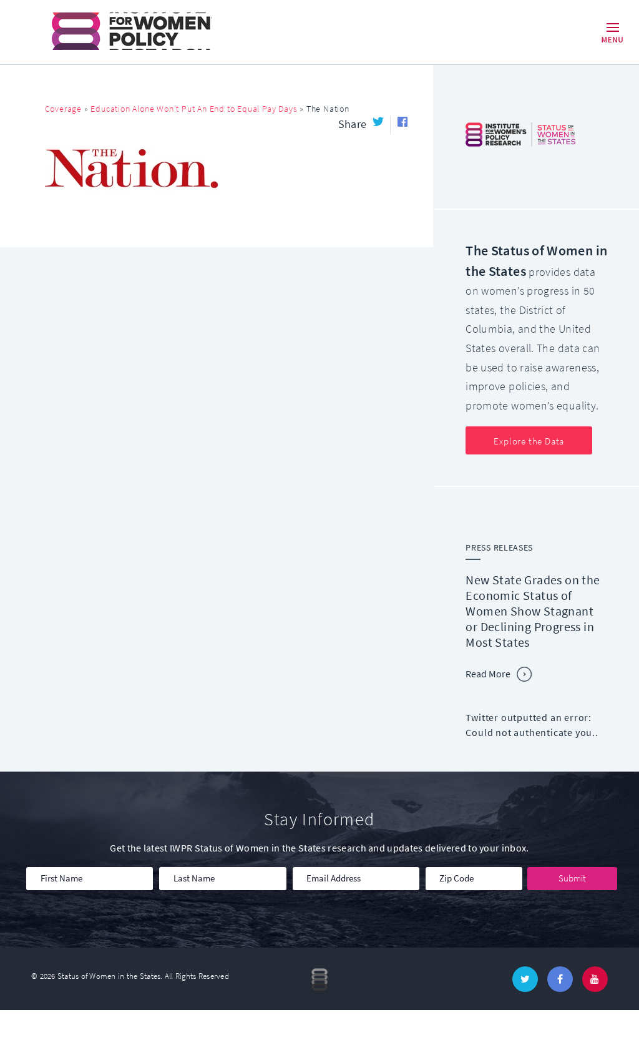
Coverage (63, 109)
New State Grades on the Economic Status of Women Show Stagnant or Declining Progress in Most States (533, 611)
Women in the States (114, 31)
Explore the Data (529, 441)
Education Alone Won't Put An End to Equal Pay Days (193, 109)
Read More (488, 673)
